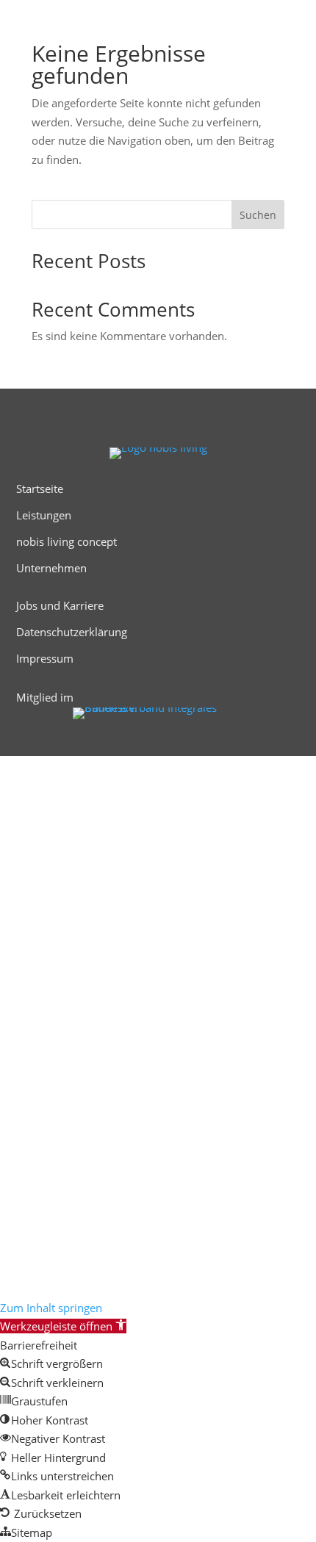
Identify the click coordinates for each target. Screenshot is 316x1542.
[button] (63, 1326)
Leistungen (43, 515)
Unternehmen (51, 568)
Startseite (39, 488)
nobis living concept (66, 541)
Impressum (44, 658)
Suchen (258, 215)
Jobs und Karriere (60, 605)
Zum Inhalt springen (51, 1307)
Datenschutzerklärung (71, 631)
